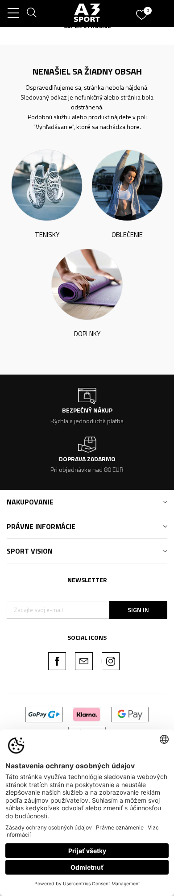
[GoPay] (44, 713)
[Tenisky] (47, 184)
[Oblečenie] (127, 184)
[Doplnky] (87, 284)
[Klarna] (86, 713)
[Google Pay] (130, 713)
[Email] (84, 661)
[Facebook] (57, 661)
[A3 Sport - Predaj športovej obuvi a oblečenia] (87, 12)
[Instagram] (111, 661)
